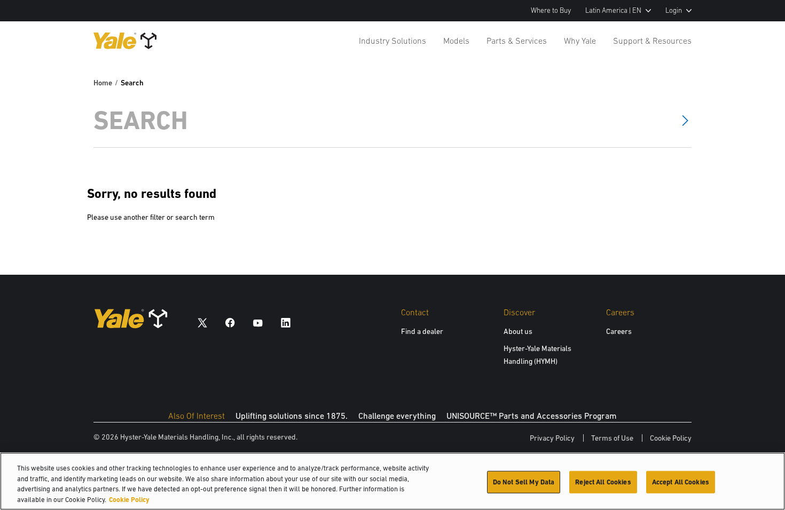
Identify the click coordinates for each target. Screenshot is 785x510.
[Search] (685, 120)
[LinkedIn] (285, 322)
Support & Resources (652, 40)
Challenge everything (397, 415)
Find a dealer (422, 331)
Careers (619, 331)
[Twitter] (202, 322)
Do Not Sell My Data (523, 482)
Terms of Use (612, 438)
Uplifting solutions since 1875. (292, 415)
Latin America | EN (613, 10)
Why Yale (580, 40)
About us (518, 331)
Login (673, 10)
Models (456, 40)
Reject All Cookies (603, 482)
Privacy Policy (552, 438)
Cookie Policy (671, 438)
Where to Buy (551, 10)
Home (102, 82)
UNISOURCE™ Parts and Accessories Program (531, 415)
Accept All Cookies (680, 482)
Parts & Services (516, 40)
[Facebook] (230, 322)
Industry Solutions (392, 40)
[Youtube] (258, 322)
